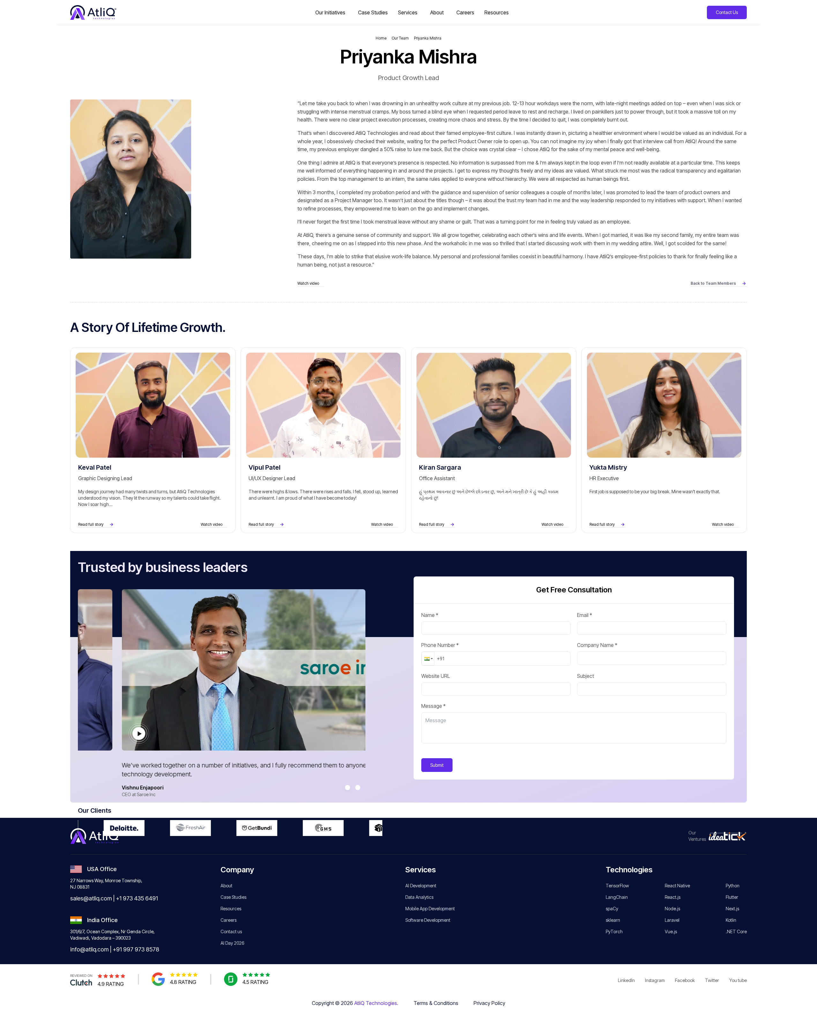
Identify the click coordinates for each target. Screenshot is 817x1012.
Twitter (712, 980)
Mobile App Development (430, 908)
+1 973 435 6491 (137, 898)
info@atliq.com (89, 949)
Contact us (231, 931)
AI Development (420, 885)
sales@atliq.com (91, 898)
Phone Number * (440, 645)
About (437, 12)
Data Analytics (419, 897)
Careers (228, 920)
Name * (429, 615)
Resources (231, 908)
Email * (584, 615)
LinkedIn (626, 980)
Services (407, 12)
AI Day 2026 (232, 943)
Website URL (435, 676)
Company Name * (597, 645)
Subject (585, 676)
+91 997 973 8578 (136, 949)
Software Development (427, 920)
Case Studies (233, 897)
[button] (428, 658)
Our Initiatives (330, 12)
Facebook (685, 980)
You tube (738, 980)
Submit (437, 765)
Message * (433, 706)
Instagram (655, 980)
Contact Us (727, 12)
